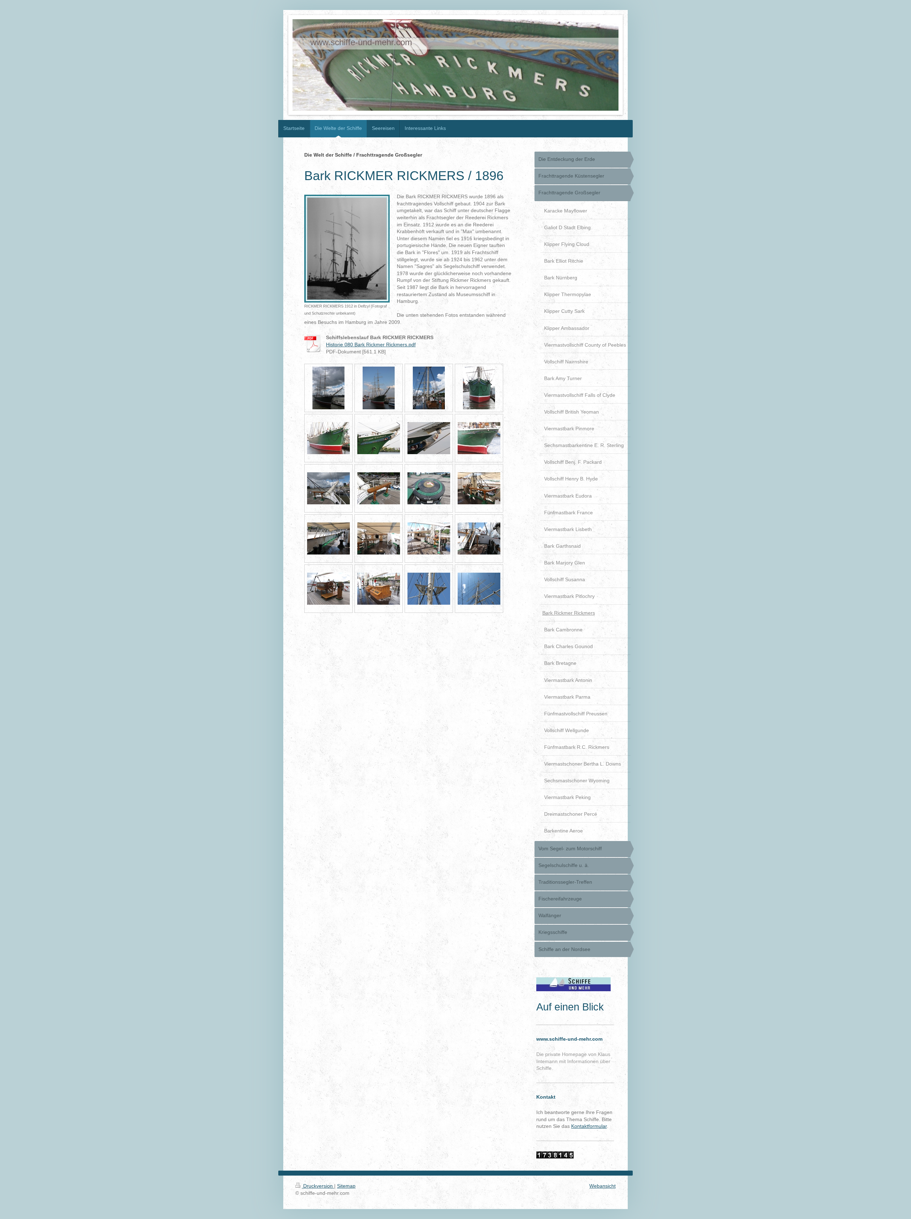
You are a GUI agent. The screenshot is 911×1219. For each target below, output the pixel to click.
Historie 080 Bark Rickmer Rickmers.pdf (371, 344)
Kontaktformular (589, 1126)
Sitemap (346, 1186)
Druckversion (318, 1186)
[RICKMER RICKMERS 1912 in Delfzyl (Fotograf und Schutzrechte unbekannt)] (347, 249)
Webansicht (602, 1186)
